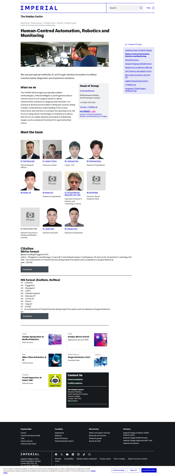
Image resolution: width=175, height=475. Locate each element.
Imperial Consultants (131, 443)
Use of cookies (119, 459)
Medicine (58, 436)
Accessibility (69, 459)
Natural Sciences (61, 438)
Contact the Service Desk (30, 436)
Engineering (59, 433)
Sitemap (58, 459)
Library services (27, 441)
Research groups (36, 23)
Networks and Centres (97, 436)
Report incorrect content (137, 459)
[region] (87, 470)
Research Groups (70, 23)
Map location (73, 401)
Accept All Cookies (149, 470)
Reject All (133, 470)
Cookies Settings (118, 470)
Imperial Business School (64, 441)
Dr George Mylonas (87, 91)
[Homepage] (63, 8)
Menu (149, 8)
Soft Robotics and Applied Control (138, 71)
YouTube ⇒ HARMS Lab (88, 107)
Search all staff (94, 441)
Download (27, 269)
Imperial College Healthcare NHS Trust (137, 440)
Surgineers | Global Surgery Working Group (135, 89)
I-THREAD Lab (130, 85)
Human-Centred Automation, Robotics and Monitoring (38, 25)
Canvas (23, 433)
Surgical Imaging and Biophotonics (138, 64)
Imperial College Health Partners (135, 438)
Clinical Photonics (132, 60)
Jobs (22, 438)
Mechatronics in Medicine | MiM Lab (138, 67)
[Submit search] (141, 8)
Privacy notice (105, 459)
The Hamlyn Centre (32, 16)
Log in (57, 461)
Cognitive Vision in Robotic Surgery (138, 50)
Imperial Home (25, 23)
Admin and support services (99, 433)
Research (60, 23)
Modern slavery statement (87, 459)
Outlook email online (28, 444)
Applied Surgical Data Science (136, 81)
